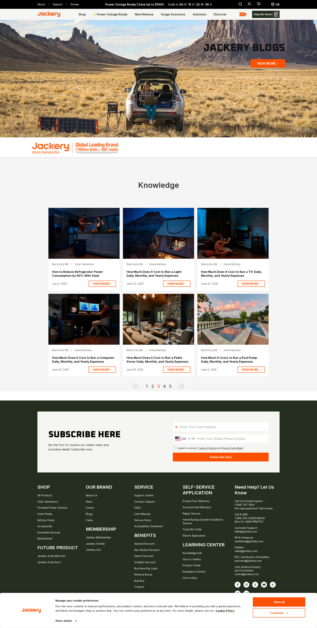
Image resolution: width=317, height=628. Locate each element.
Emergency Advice (194, 571)
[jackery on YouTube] (264, 585)
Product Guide (191, 565)
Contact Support (144, 501)
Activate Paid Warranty (197, 507)
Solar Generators (47, 501)
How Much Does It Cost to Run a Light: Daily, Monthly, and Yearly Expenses (154, 273)
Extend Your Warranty (196, 501)
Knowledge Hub (192, 553)
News (89, 501)
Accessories (44, 526)
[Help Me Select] (266, 14)
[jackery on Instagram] (246, 585)
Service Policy (142, 520)
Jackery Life (93, 549)
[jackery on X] (255, 585)
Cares (89, 520)
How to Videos (192, 559)
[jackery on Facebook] (238, 585)
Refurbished (44, 538)
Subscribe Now (221, 457)
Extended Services (48, 532)
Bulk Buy (139, 580)
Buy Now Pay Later (145, 568)
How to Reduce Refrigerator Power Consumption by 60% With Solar (77, 273)
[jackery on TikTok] (273, 585)
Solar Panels (44, 513)
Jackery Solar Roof (49, 562)
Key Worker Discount (147, 549)
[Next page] (176, 386)
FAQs (137, 507)
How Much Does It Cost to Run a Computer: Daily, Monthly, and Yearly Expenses (83, 359)
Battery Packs (45, 520)
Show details (63, 620)
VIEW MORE (266, 63)
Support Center (143, 495)
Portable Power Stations (52, 507)
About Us (91, 495)
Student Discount (145, 562)
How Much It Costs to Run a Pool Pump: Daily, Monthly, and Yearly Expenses (229, 359)
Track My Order (192, 529)
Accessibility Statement (148, 526)
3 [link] (158, 386)
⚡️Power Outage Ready (110, 14)
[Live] (243, 14)
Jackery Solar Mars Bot (51, 555)
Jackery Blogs (244, 48)
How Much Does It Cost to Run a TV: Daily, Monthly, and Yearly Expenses (231, 273)
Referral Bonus (143, 574)
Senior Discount (144, 555)
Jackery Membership (98, 537)
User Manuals (142, 513)
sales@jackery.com (246, 551)
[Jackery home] (48, 14)
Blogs (89, 513)
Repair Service (191, 513)
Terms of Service (207, 448)
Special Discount (144, 543)
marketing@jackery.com (249, 541)
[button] (259, 4)
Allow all (279, 602)
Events (90, 507)
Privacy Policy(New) (232, 448)
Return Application (194, 535)
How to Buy (190, 577)
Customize (277, 612)
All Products (44, 495)
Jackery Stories (95, 543)
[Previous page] (140, 386)
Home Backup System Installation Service (203, 521)
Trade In (139, 586)
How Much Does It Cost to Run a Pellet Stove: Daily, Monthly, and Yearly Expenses (157, 359)
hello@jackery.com (246, 531)
